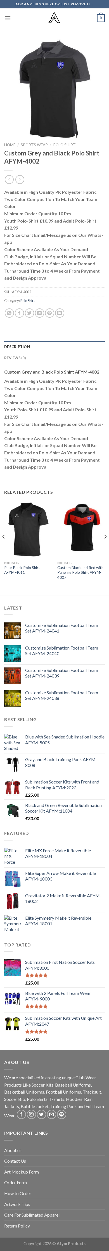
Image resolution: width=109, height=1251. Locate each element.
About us (13, 1150)
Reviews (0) (15, 358)
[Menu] (7, 18)
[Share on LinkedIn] (59, 313)
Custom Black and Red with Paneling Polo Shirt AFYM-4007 (80, 572)
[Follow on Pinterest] (61, 1114)
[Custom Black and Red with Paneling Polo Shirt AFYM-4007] (81, 529)
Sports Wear (34, 145)
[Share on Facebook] (19, 313)
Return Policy (17, 1225)
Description (17, 346)
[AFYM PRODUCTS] (54, 18)
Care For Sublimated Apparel (32, 1214)
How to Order (17, 1193)
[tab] (54, 346)
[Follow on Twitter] (41, 1114)
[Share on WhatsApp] (9, 313)
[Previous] (4, 548)
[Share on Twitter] (29, 313)
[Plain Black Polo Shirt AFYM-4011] (28, 529)
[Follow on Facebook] (21, 1114)
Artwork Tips (17, 1204)
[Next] (105, 548)
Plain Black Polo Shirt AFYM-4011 (22, 570)
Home (9, 145)
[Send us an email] (51, 1114)
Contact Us (15, 1160)
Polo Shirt (64, 145)
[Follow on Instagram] (31, 1114)
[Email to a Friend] (39, 313)
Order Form (15, 1182)
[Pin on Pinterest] (49, 313)
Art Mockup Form (21, 1171)
